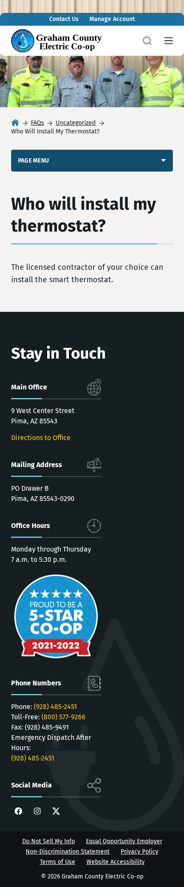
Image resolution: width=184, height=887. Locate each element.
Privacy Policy (139, 851)
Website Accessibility (115, 862)
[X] (56, 811)
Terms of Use (57, 862)
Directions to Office (41, 438)
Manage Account (112, 19)
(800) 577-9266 (64, 717)
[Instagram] (37, 811)
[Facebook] (18, 811)
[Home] (15, 123)
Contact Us (64, 19)
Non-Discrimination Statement (68, 851)
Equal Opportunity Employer (124, 841)
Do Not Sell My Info (48, 841)
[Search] (147, 40)
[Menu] (168, 40)
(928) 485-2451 (55, 707)
